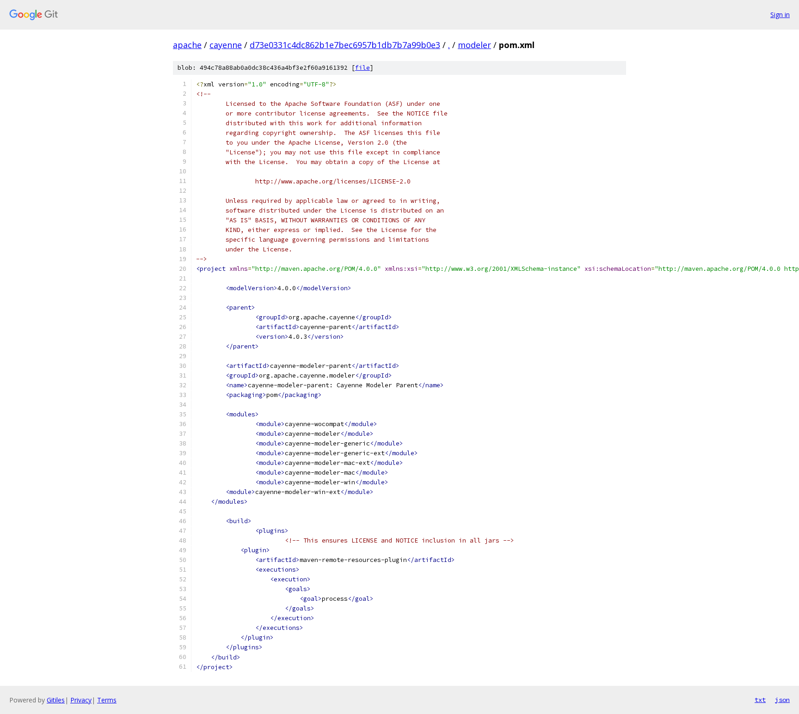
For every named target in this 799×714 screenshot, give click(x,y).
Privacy (81, 700)
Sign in (780, 14)
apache (187, 44)
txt (760, 700)
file (362, 68)
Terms (107, 700)
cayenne (225, 44)
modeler (474, 44)
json (782, 700)
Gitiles (56, 700)
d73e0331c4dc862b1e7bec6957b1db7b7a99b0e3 (345, 44)
